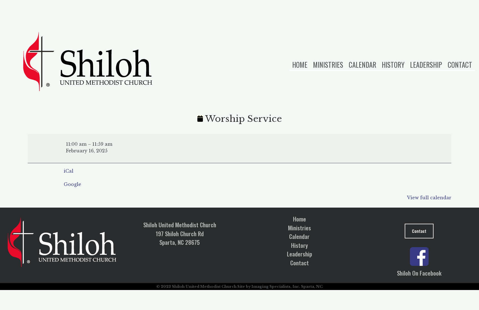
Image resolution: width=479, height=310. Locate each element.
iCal (68, 171)
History (393, 64)
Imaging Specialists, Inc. (275, 286)
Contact (460, 64)
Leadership (426, 64)
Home (299, 64)
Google (72, 184)
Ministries (328, 64)
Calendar (362, 64)
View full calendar (429, 197)
